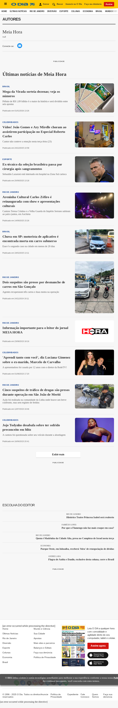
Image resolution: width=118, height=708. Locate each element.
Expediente (72, 694)
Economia (88, 11)
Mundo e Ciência (42, 629)
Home (4, 11)
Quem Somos (95, 695)
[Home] (23, 5)
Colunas (75, 11)
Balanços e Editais (42, 648)
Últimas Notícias (18, 11)
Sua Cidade (39, 633)
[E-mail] (19, 47)
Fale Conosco (85, 695)
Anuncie (44, 694)
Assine (109, 4)
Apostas (37, 638)
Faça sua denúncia (93, 4)
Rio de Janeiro (37, 11)
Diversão (52, 11)
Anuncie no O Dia (73, 4)
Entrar (46, 4)
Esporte (63, 11)
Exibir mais (58, 454)
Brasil (99, 11)
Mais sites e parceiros (44, 643)
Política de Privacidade (45, 657)
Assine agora (98, 645)
